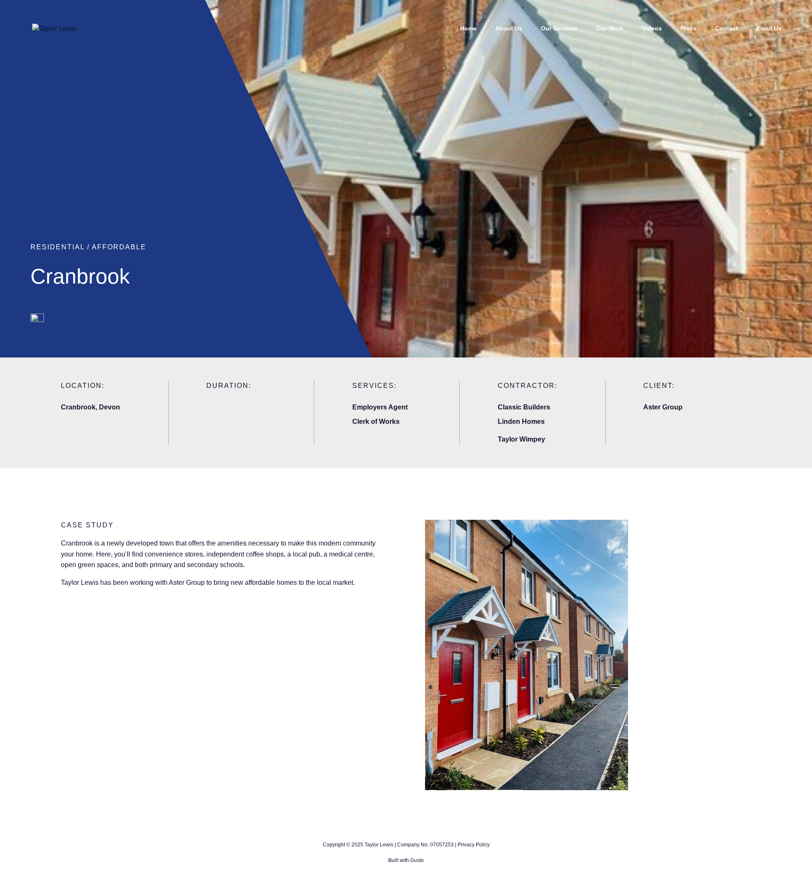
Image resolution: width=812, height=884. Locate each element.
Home (468, 28)
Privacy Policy (474, 845)
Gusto (417, 860)
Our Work (609, 28)
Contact (726, 28)
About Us (508, 28)
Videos (652, 28)
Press (688, 28)
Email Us (769, 28)
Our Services (559, 28)
